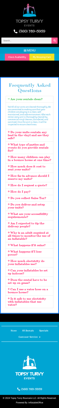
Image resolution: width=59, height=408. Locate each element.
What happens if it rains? (28, 245)
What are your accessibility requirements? (28, 215)
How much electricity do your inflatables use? (26, 262)
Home (14, 330)
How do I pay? (20, 192)
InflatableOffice (35, 402)
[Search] (54, 41)
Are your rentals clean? (26, 99)
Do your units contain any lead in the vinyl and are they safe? (28, 135)
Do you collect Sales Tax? (28, 198)
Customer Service (28, 337)
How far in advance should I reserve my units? (28, 177)
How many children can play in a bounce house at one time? (29, 158)
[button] (29, 50)
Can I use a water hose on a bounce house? (28, 290)
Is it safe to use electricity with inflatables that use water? (27, 302)
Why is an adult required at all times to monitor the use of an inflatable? (29, 236)
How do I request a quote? (28, 185)
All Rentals (28, 330)
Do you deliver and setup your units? (26, 206)
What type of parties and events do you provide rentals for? (28, 147)
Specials (43, 330)
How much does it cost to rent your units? (26, 168)
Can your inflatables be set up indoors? (28, 272)
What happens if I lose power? (25, 253)
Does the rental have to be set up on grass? (27, 281)
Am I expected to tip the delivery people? (26, 225)
